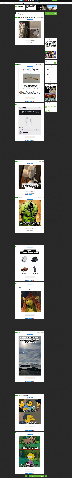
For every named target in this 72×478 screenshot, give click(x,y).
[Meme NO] (48, 42)
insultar (25, 193)
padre (52, 106)
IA (45, 107)
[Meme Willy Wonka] (48, 52)
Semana (49, 67)
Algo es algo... (19, 64)
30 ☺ (27, 228)
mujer (46, 110)
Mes (51, 67)
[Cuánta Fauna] (30, 0)
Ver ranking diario (51, 81)
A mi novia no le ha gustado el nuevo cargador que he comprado (26, 17)
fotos (50, 106)
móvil (27, 230)
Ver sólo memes (54, 13)
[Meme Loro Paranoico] (55, 57)
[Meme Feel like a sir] (55, 46)
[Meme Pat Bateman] (53, 46)
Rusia (49, 107)
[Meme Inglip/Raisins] (46, 44)
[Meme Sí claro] (46, 42)
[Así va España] (24, 0)
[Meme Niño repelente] (53, 52)
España (55, 105)
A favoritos (33, 40)
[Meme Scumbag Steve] (51, 55)
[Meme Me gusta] (51, 42)
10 (42, 476)
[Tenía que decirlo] (34, 0)
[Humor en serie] (28, 0)
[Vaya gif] (33, 0)
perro (47, 107)
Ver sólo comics (47, 13)
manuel (39, 64)
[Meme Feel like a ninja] (53, 42)
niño (52, 104)
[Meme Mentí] (53, 44)
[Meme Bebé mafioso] (48, 55)
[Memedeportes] (22, 0)
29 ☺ (27, 191)
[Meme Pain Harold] (53, 55)
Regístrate (50, 0)
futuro (46, 108)
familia (27, 193)
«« (26, 476)
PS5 (31, 42)
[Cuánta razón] (20, 0)
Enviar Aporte (49, 3)
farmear (48, 106)
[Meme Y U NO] (55, 44)
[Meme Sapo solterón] (46, 52)
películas (52, 110)
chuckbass (39, 17)
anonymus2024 (38, 161)
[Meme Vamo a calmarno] (46, 46)
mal (32, 230)
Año (53, 67)
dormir (47, 105)
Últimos (36, 3)
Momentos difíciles (19, 197)
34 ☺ (27, 426)
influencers (55, 106)
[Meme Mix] (48, 46)
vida (49, 104)
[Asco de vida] (19, 0)
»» (45, 476)
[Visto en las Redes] (23, 0)
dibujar (47, 110)
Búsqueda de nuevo (29, 14)
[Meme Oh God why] (55, 42)
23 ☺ (27, 40)
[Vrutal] (26, 0)
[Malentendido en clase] (50, 100)
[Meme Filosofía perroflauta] (46, 57)
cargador (30, 42)
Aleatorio (44, 3)
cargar (28, 230)
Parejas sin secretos (20, 432)
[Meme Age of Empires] (55, 52)
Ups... (17, 161)
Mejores (40, 3)
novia (27, 42)
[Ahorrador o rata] (35, 0)
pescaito (39, 395)
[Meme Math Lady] (53, 57)
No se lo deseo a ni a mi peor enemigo (22, 395)
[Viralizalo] (37, 0)
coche (47, 104)
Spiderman (47, 111)
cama (33, 193)
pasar (45, 104)
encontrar (30, 193)
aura (50, 108)
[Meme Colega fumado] (48, 57)
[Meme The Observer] (48, 44)
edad (52, 105)
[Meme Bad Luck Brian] (46, 55)
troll (39, 332)
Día (46, 67)
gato (50, 107)
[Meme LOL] (51, 46)
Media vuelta (18, 332)
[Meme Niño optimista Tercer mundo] (51, 52)
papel (49, 111)
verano (51, 104)
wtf (49, 110)
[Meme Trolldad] (51, 44)
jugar (54, 104)
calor (46, 107)
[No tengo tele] (31, 0)
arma (50, 104)
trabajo (54, 107)
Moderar (54, 3)
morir (45, 106)
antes (49, 105)
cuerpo (51, 105)
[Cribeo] (27, 0)
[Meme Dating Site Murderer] (51, 57)
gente (50, 110)
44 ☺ (27, 469)
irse (55, 104)
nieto (54, 105)
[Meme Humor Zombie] (55, 55)
